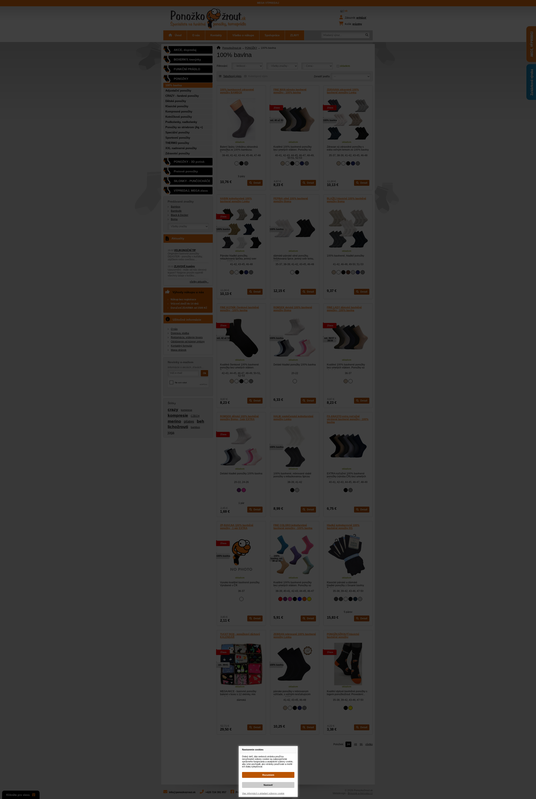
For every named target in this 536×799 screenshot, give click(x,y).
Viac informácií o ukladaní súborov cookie (263, 793)
